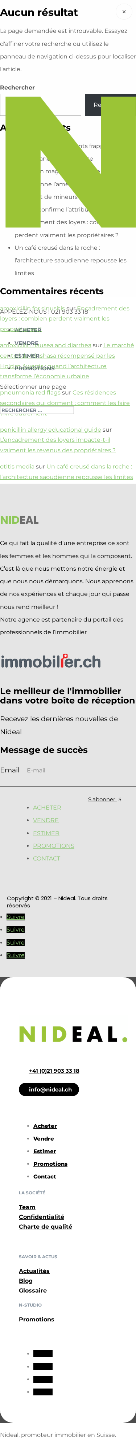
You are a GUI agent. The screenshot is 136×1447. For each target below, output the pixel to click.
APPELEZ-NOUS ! (25, 311)
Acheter (47, 807)
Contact (46, 858)
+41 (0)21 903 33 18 (54, 1070)
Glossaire (33, 1290)
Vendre (46, 820)
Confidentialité (41, 1216)
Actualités (34, 1271)
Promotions (53, 845)
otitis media (17, 466)
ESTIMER (27, 355)
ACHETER (28, 330)
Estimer (46, 833)
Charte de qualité (45, 1226)
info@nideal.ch (50, 1089)
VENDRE (26, 343)
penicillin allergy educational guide (50, 429)
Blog (26, 1280)
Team (27, 1207)
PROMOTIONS (35, 368)
